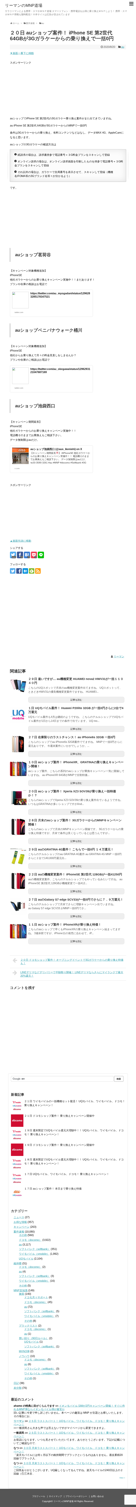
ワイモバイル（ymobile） (34, 1253)
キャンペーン (22, 1226)
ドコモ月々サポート (36, 1297)
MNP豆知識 (21, 1290)
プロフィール (38, 1496)
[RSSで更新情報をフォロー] (38, 571)
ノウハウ (24, 1356)
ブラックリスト (28, 1325)
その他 (23, 1235)
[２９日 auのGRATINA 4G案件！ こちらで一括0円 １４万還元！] (18, 856)
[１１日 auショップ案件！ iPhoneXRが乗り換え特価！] (18, 931)
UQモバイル (26, 1258)
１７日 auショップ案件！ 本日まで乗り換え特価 (53, 1188)
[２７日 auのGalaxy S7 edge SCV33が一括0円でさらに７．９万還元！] (18, 906)
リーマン (119, 656)
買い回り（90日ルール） (33, 1338)
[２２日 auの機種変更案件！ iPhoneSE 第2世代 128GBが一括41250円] (18, 881)
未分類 (18, 1388)
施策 (21, 1293)
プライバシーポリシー (76, 1496)
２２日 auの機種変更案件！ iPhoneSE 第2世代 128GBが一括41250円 (75, 874)
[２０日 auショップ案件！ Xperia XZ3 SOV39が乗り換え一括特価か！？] (18, 798)
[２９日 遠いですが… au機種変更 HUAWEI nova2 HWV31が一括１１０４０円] (18, 685)
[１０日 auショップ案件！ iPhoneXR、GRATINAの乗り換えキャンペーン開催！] (18, 769)
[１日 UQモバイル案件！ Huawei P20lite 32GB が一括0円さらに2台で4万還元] (18, 715)
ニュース (19, 1217)
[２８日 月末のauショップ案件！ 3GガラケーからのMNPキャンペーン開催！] (18, 827)
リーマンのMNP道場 (23, 5)
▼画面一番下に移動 (22, 53)
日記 (16, 1383)
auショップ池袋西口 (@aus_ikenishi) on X (56, 449)
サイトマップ (55, 1496)
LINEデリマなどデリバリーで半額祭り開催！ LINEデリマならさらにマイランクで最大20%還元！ (71, 974)
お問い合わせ (97, 1496)
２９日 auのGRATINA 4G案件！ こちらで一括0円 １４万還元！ (71, 849)
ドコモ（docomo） (30, 1240)
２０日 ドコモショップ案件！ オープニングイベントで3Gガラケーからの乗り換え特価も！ (71, 961)
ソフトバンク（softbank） (34, 1249)
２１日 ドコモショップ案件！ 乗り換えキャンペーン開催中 (59, 1115)
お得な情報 (20, 1222)
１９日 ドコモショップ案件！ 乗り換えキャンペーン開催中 (59, 1145)
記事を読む (76, 699)
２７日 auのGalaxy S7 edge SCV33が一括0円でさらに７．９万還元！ (75, 899)
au (122, 47)
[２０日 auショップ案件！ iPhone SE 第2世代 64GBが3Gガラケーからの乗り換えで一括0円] (27, 555)
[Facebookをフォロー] (19, 571)
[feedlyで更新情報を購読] (31, 571)
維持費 (18, 1263)
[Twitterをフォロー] (12, 571)
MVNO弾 (24, 1351)
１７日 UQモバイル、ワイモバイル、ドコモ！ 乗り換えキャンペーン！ (66, 1174)
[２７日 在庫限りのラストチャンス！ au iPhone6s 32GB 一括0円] (18, 744)
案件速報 (19, 1231)
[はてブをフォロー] (25, 571)
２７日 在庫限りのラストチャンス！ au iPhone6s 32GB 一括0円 (71, 737)
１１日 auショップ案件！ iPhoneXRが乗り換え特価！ (64, 924)
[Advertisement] (68, 88)
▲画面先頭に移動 (20, 540)
